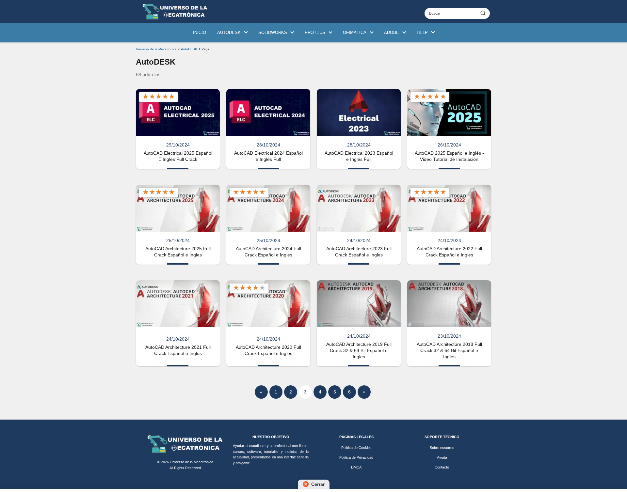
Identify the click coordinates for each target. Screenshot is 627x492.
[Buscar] (483, 13)
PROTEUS (315, 32)
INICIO (199, 32)
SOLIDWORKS (272, 32)
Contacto (442, 467)
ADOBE (391, 32)
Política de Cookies (356, 448)
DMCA (356, 467)
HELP (422, 32)
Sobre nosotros (442, 448)
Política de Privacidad (356, 457)
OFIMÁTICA (354, 32)
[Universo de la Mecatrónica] (185, 444)
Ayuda (442, 457)
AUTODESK (229, 32)
